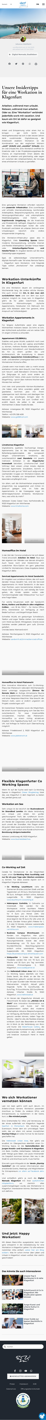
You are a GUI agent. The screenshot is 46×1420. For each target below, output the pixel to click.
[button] (43, 4)
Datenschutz (11, 1389)
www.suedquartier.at (25, 968)
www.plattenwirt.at (19, 736)
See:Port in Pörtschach (13, 1126)
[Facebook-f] (15, 1371)
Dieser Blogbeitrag (30, 792)
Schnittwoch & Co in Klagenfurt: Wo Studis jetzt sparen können (33, 1293)
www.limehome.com (20, 506)
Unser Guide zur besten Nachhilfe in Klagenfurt (33, 1321)
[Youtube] (25, 1371)
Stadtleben (32, 54)
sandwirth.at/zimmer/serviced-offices (26, 639)
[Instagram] (20, 1371)
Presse (12, 1384)
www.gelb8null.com (19, 417)
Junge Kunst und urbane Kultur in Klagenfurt (32, 1306)
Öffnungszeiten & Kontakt (30, 1389)
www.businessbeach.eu (21, 839)
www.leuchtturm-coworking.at (20, 900)
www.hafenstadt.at (25, 995)
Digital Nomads (19, 54)
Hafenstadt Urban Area (17, 1141)
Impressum (24, 1384)
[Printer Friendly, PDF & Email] (35, 65)
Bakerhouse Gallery (31, 1027)
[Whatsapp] (31, 1371)
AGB (34, 1384)
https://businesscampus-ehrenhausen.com (25, 954)
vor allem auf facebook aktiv (31, 1171)
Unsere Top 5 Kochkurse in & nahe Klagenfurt (33, 1278)
